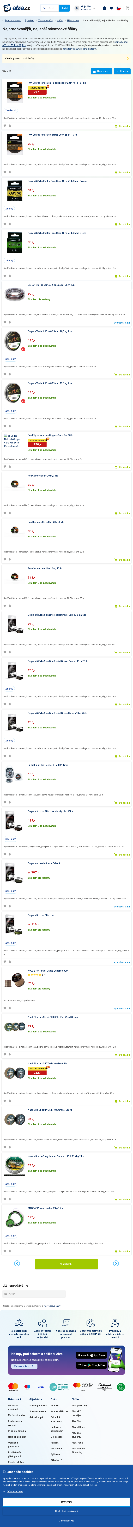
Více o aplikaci (22, 1366)
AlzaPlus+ (77, 1421)
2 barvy (9, 208)
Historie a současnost (57, 1429)
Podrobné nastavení (66, 1511)
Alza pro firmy (79, 1405)
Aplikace (55, 1454)
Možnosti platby (16, 1415)
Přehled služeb (16, 1462)
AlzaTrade (77, 1442)
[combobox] (50, 8)
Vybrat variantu (122, 322)
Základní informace (56, 1419)
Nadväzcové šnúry (52, 1306)
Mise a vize (56, 1437)
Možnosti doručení (13, 1407)
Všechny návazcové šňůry (19, 58)
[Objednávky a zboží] (104, 8)
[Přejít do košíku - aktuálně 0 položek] (128, 8)
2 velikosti (10, 110)
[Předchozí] (17, 1263)
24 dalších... (66, 1264)
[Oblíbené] (111, 8)
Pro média (56, 1448)
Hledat (64, 8)
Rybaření (29, 20)
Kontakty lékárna (59, 1411)
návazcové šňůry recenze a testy (79, 49)
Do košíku (124, 126)
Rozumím (66, 1502)
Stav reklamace (37, 1411)
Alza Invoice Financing (78, 1450)
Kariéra (55, 1442)
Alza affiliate (78, 1427)
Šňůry (60, 20)
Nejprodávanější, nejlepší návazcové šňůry (105, 20)
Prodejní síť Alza (17, 1431)
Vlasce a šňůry (45, 20)
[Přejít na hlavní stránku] (16, 8)
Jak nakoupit (36, 1417)
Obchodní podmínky (13, 1444)
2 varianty (10, 359)
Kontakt (55, 1405)
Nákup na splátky (17, 1437)
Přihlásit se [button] (86, 9)
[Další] (116, 1263)
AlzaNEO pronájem (77, 1413)
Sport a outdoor (13, 20)
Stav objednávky (38, 1405)
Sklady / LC (56, 1460)
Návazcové (73, 20)
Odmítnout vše (66, 1520)
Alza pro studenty (76, 1435)
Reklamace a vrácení (15, 1423)
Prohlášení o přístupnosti (15, 1454)
